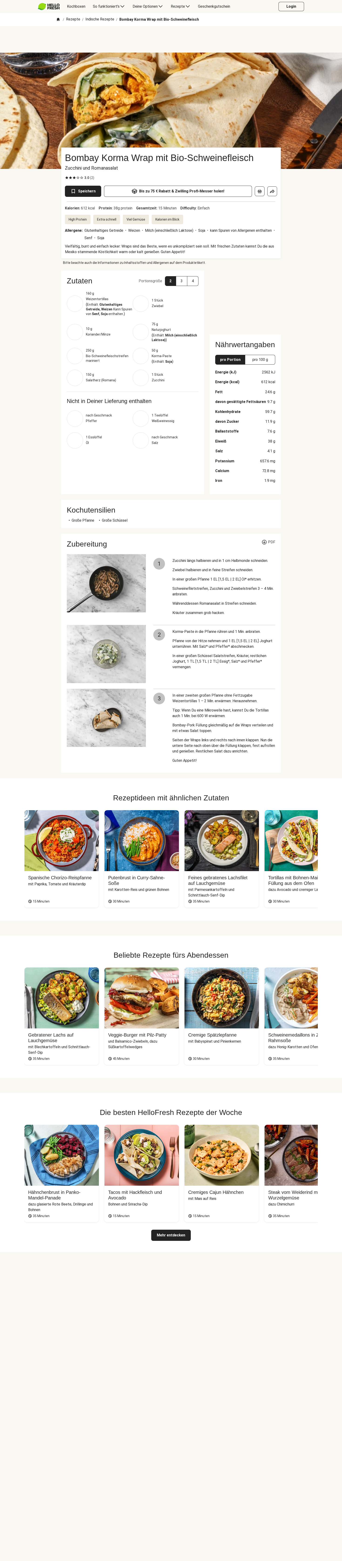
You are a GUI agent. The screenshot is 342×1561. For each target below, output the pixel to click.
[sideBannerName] (245, 300)
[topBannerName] (171, 39)
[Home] (58, 20)
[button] (132, 280)
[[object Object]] (260, 191)
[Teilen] (272, 191)
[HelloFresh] (49, 6)
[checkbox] (67, 178)
